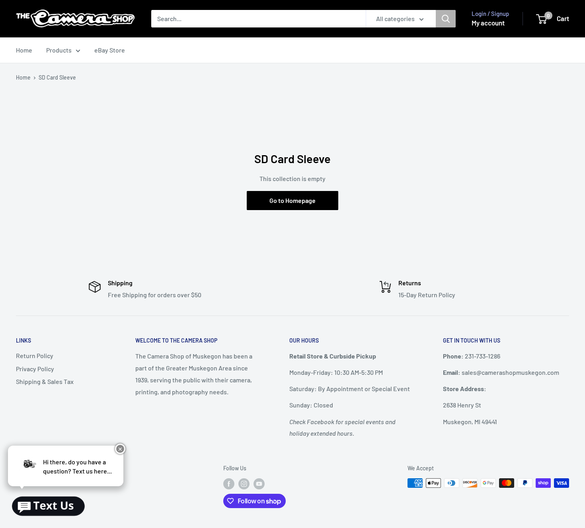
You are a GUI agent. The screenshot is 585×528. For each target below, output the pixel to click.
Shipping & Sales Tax (45, 381)
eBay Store (109, 50)
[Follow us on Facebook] (228, 483)
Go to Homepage (292, 200)
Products (59, 50)
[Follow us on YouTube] (259, 483)
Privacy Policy (35, 368)
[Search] (446, 18)
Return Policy (34, 355)
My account (488, 23)
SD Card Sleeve (57, 77)
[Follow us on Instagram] (244, 483)
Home (24, 50)
